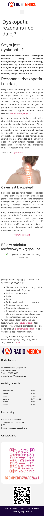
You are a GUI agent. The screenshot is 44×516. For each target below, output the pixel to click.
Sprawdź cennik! (22, 235)
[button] (22, 12)
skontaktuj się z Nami (25, 329)
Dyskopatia (18, 152)
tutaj (18, 342)
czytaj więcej (26, 323)
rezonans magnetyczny (21, 113)
